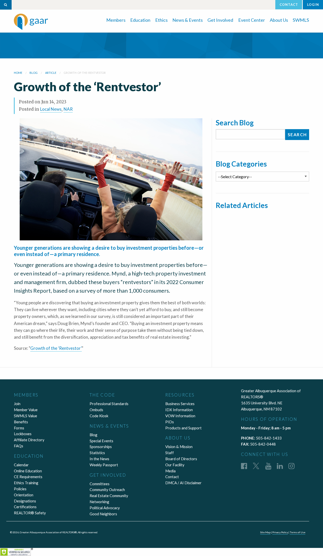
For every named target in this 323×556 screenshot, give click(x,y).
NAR (68, 109)
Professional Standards (109, 403)
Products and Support (183, 428)
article (50, 72)
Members (115, 20)
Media (170, 471)
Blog (93, 434)
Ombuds (96, 409)
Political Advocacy (105, 507)
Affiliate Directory (29, 439)
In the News (99, 458)
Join (17, 403)
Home (18, 72)
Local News (51, 109)
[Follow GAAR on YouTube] (268, 465)
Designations (25, 501)
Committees (100, 483)
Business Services (180, 403)
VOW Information (180, 415)
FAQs (18, 446)
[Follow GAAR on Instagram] (291, 465)
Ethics (161, 20)
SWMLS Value (25, 415)
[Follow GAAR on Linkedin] (280, 465)
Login (313, 5)
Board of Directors (181, 458)
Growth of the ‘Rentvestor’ (56, 348)
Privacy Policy (280, 532)
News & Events (187, 20)
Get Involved (220, 20)
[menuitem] (115, 20)
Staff (169, 452)
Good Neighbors (103, 514)
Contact (289, 5)
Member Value (26, 409)
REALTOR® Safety (30, 513)
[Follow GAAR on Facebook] (244, 465)
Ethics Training (26, 482)
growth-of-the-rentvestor (85, 72)
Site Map (265, 532)
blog (34, 72)
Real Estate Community (109, 495)
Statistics (97, 452)
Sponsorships (101, 446)
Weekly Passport (104, 464)
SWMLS (301, 20)
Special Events (101, 440)
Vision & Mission (179, 446)
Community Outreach (107, 489)
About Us (279, 20)
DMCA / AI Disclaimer (183, 482)
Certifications (25, 506)
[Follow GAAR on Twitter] (256, 465)
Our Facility (174, 464)
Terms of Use (297, 532)
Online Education (28, 471)
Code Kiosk (99, 415)
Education (140, 20)
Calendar (21, 464)
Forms (19, 428)
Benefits (21, 422)
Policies (20, 489)
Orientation (23, 495)
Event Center (251, 20)
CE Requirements (28, 476)
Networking (99, 501)
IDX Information (179, 409)
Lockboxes (23, 433)
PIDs (169, 422)
